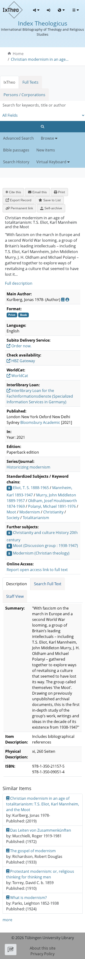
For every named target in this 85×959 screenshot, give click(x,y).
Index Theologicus (42, 23)
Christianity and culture (34, 532)
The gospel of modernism (33, 850)
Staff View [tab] (15, 596)
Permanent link (21, 208)
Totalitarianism (36, 517)
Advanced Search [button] (18, 138)
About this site (42, 948)
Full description (18, 283)
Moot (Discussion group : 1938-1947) (45, 545)
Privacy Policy (42, 953)
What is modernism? (28, 897)
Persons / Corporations (24, 94)
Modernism (29, 512)
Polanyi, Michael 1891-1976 (52, 506)
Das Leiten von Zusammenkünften (40, 830)
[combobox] (42, 105)
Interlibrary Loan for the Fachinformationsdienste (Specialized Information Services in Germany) (40, 396)
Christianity (53, 512)
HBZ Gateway (22, 360)
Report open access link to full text (37, 569)
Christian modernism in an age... (39, 59)
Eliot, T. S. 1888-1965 (31, 487)
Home (18, 53)
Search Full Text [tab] (47, 583)
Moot (11, 512)
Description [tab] (16, 583)
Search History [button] (16, 161)
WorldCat (19, 375)
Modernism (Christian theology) (41, 553)
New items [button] (45, 150)
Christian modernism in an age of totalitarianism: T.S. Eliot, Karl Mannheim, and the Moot (42, 804)
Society (13, 517)
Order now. (20, 345)
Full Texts (30, 82)
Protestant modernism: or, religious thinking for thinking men (40, 874)
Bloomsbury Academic (40, 422)
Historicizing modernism (28, 467)
